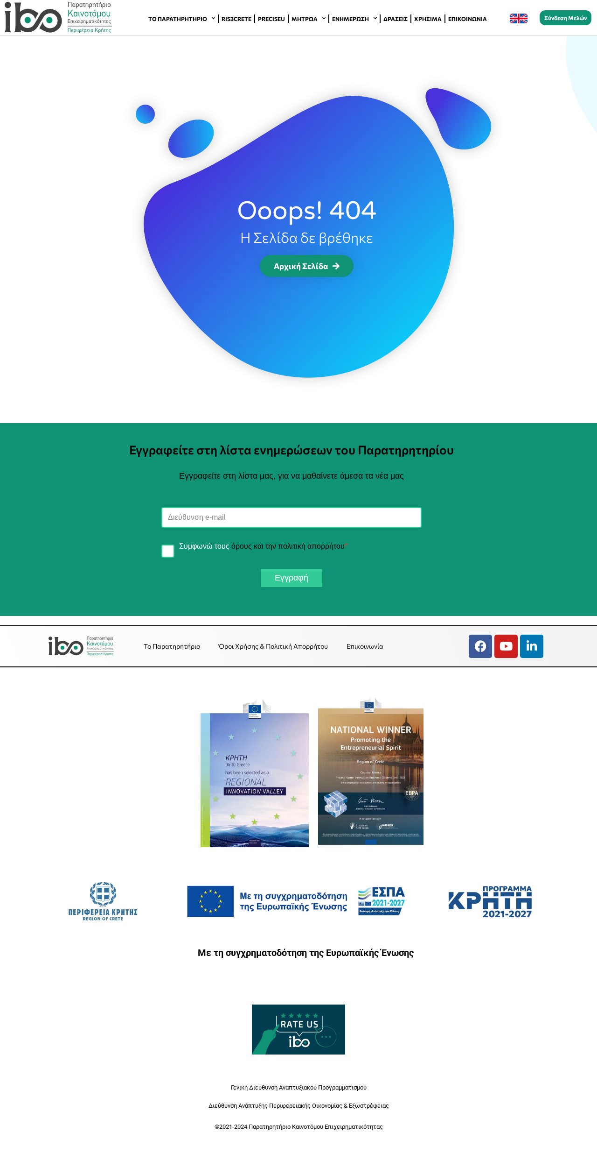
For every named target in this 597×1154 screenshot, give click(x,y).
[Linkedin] (531, 646)
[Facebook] (480, 646)
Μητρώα (305, 18)
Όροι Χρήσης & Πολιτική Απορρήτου (273, 646)
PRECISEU (271, 18)
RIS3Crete (236, 18)
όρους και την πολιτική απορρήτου (288, 546)
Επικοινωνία (467, 18)
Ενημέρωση (350, 18)
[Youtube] (506, 646)
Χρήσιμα (428, 18)
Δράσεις (395, 18)
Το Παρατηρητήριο (177, 18)
